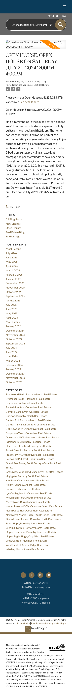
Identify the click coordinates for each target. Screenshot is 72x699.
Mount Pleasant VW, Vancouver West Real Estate (34, 506)
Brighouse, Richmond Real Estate (24, 402)
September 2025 (15, 296)
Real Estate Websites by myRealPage (48, 623)
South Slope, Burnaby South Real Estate (28, 523)
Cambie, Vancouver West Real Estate (27, 411)
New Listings (13, 223)
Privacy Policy (23, 623)
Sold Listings (13, 236)
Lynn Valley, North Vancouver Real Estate (29, 493)
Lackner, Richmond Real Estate (23, 488)
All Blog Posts (14, 219)
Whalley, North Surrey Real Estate (25, 549)
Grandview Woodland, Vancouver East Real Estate (34, 471)
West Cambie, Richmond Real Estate (26, 540)
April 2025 (12, 317)
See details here (29, 102)
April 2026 (12, 266)
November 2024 (15, 334)
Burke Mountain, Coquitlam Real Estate (28, 407)
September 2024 (15, 343)
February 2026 (14, 274)
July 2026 (11, 253)
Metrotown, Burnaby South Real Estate (28, 501)
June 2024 (11, 352)
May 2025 (12, 313)
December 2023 (15, 373)
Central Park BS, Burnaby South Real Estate (30, 424)
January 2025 (13, 326)
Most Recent (13, 248)
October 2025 (14, 291)
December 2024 (15, 330)
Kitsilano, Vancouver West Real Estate (27, 480)
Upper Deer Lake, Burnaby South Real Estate (31, 531)
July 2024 (11, 347)
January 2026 (13, 278)
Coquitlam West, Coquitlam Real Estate (28, 433)
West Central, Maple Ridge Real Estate (28, 544)
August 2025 (13, 300)
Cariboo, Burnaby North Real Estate (26, 415)
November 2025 (15, 287)
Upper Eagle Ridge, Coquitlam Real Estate (30, 536)
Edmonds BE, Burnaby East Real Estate (28, 441)
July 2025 (11, 304)
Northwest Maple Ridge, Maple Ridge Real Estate (34, 514)
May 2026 (12, 261)
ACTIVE (51, 16)
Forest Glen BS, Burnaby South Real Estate (30, 450)
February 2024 (14, 364)
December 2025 (15, 283)
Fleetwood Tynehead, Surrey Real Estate (29, 445)
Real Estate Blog (15, 232)
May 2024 (12, 356)
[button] (23, 575)
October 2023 (14, 382)
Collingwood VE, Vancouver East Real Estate (31, 428)
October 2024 (14, 339)
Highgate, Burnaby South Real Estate (27, 476)
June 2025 (11, 309)
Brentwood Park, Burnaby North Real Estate (31, 394)
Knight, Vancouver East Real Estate (32, 85)
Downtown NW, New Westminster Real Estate (32, 437)
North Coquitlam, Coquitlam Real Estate (29, 510)
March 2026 (13, 270)
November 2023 (15, 377)
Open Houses (13, 227)
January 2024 (13, 369)
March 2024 (13, 360)
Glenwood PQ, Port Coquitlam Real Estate (30, 458)
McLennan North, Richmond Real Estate (28, 497)
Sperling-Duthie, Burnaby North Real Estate (31, 527)
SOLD (64, 16)
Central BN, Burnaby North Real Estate (28, 420)
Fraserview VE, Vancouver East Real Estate (30, 454)
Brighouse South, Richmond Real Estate (28, 398)
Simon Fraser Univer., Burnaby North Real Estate (33, 519)
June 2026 (11, 257)
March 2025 (13, 321)
